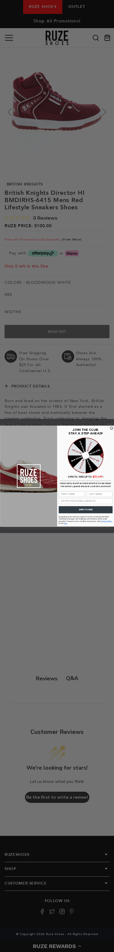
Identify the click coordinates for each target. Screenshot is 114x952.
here (65, 523)
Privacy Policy (106, 521)
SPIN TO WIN (85, 509)
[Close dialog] (111, 428)
